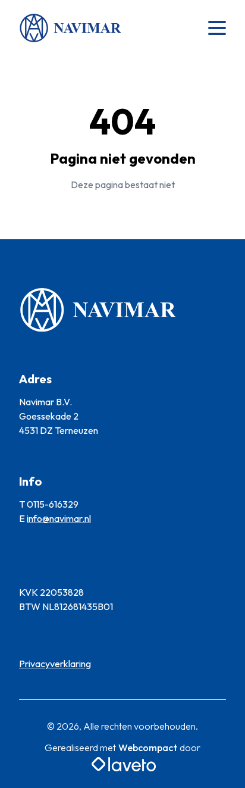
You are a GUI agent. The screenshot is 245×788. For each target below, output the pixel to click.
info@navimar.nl (59, 518)
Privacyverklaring (55, 664)
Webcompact (147, 747)
